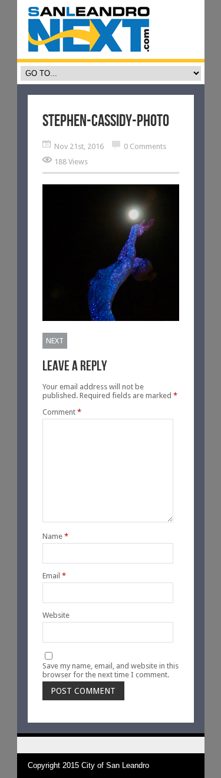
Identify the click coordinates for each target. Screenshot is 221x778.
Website (56, 615)
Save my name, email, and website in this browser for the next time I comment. (110, 670)
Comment (61, 412)
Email (54, 575)
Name (55, 536)
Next (55, 340)
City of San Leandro (115, 765)
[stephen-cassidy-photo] (110, 318)
